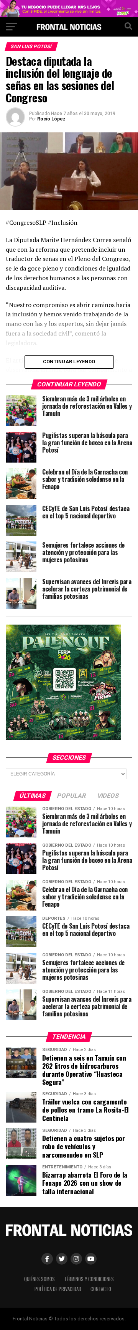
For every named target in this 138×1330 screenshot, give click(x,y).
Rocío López (51, 119)
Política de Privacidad (57, 1289)
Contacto (100, 1289)
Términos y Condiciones (89, 1279)
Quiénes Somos (39, 1279)
